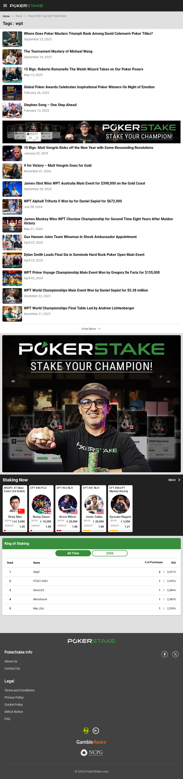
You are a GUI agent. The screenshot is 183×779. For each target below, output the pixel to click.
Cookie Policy (13, 704)
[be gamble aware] (91, 741)
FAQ (7, 719)
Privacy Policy (14, 697)
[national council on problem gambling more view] (92, 753)
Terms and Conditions (19, 690)
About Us (10, 661)
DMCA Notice (13, 711)
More (172, 479)
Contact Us (12, 668)
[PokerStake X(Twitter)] (175, 656)
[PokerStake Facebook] (165, 656)
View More (88, 329)
